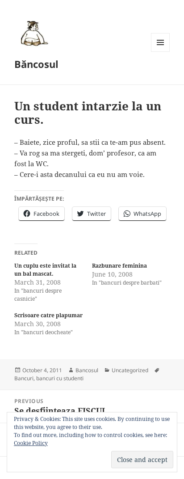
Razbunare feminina (119, 265)
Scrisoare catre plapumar (48, 315)
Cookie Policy (31, 443)
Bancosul (86, 370)
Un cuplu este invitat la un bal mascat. (45, 269)
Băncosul (36, 64)
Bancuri (23, 378)
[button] (33, 33)
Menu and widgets (160, 51)
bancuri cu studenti (60, 378)
